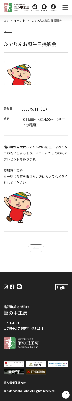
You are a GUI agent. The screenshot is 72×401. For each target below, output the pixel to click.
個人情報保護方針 (15, 382)
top (6, 21)
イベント (19, 21)
